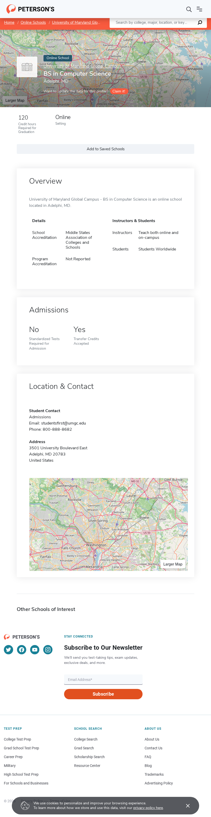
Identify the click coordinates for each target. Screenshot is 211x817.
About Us (152, 739)
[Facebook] (21, 649)
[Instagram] (47, 649)
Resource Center (87, 766)
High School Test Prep (21, 774)
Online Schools (33, 22)
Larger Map (14, 100)
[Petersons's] (30, 9)
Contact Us (153, 748)
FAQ (148, 757)
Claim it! (118, 91)
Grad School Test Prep (21, 748)
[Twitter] (8, 649)
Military (10, 766)
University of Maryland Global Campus (85, 22)
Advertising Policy (159, 783)
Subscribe (103, 694)
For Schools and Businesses (26, 783)
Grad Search (84, 748)
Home (9, 22)
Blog (148, 766)
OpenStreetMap (176, 32)
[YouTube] (34, 649)
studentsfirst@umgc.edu (63, 423)
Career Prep (13, 757)
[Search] (189, 9)
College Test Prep (17, 739)
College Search (86, 739)
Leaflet (150, 32)
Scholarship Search (89, 757)
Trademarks (154, 774)
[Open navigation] (199, 9)
